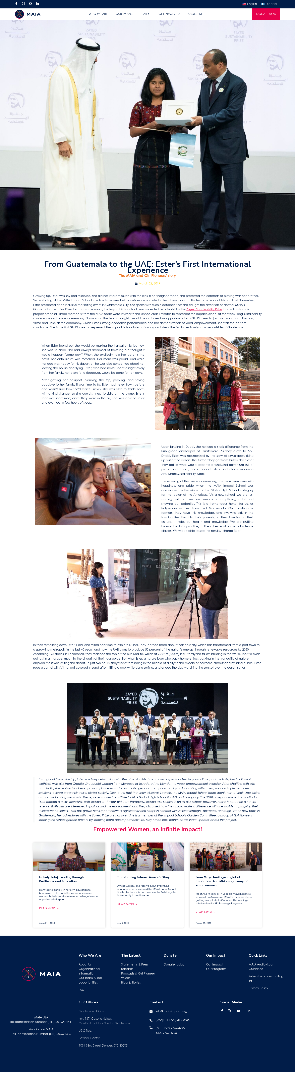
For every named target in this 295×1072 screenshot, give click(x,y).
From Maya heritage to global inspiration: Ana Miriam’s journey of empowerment (221, 881)
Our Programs (216, 969)
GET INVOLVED (169, 14)
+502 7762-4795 (174, 1028)
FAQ (81, 990)
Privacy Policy (258, 988)
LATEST (146, 14)
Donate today (174, 964)
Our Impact (214, 964)
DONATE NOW (266, 14)
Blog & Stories (131, 982)
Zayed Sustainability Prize (204, 309)
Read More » (48, 908)
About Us (85, 964)
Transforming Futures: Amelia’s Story (143, 877)
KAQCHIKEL (196, 14)
